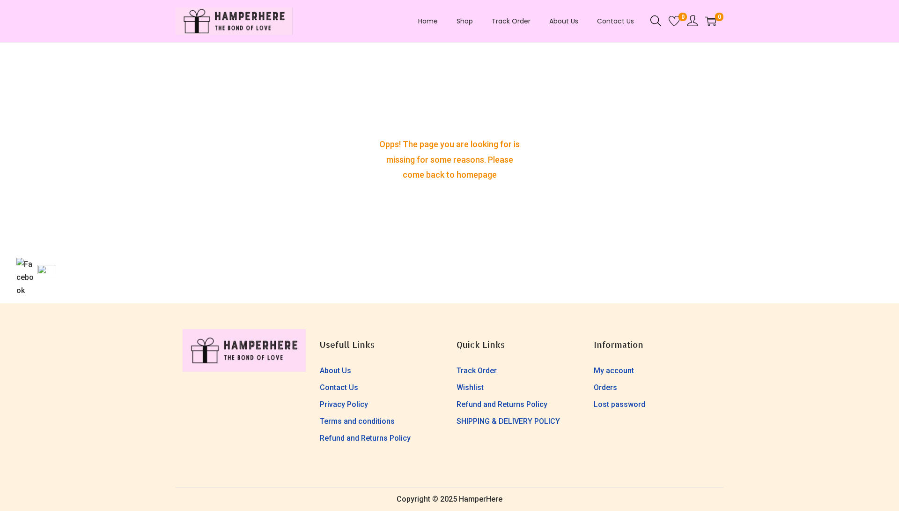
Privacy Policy (344, 404)
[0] (674, 21)
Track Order (477, 370)
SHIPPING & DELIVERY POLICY (508, 421)
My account (614, 370)
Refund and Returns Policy (365, 438)
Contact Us (339, 387)
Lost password (619, 404)
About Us (335, 370)
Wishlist (470, 387)
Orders (605, 387)
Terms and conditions (357, 421)
